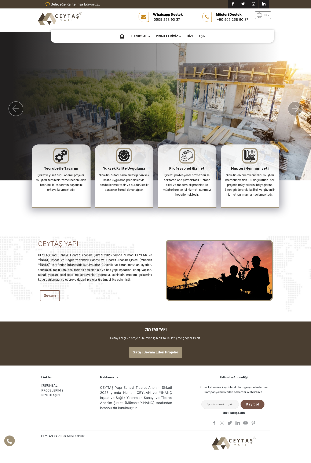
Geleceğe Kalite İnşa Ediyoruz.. (75, 4)
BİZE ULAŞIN (196, 36)
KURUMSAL (139, 36)
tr (265, 15)
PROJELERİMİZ (167, 36)
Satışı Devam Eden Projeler (155, 352)
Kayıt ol (252, 404)
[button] (15, 108)
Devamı (50, 296)
